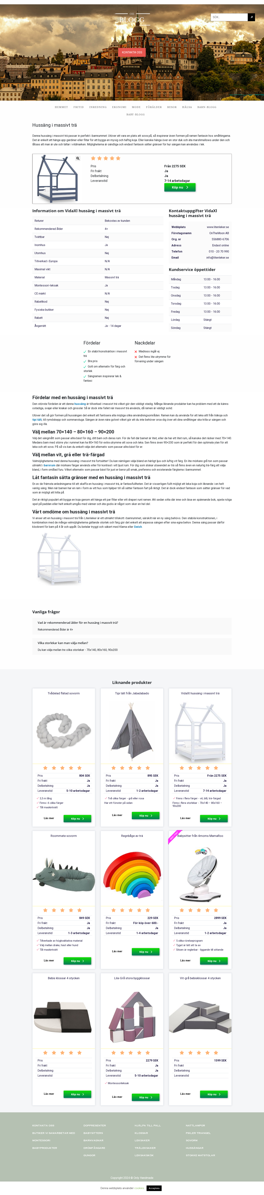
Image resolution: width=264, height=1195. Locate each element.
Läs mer (49, 818)
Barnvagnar (93, 1140)
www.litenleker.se (218, 227)
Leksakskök (144, 1155)
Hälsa (187, 107)
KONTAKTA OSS (132, 52)
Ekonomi (119, 107)
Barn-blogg (206, 107)
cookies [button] (139, 1188)
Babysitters (93, 1132)
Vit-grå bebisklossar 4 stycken (200, 978)
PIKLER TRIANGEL (198, 1132)
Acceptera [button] (154, 1188)
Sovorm (192, 1140)
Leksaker (142, 1140)
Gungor (89, 1155)
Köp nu (178, 187)
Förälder (154, 107)
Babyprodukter (44, 1147)
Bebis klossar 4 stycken (64, 978)
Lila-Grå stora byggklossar (132, 978)
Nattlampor (195, 1125)
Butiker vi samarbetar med (53, 1132)
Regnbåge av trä (132, 836)
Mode (136, 107)
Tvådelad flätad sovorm (64, 693)
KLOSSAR (141, 1132)
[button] (34, 179)
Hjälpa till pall (148, 1125)
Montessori (41, 1140)
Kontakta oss (43, 1125)
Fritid (78, 107)
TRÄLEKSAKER (145, 1147)
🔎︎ (251, 17)
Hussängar (194, 1147)
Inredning (98, 107)
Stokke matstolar (200, 1155)
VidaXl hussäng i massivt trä (200, 693)
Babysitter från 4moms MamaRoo (200, 836)
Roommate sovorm (64, 836)
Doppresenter (95, 1125)
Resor (172, 107)
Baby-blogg (135, 114)
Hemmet (61, 107)
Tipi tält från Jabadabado (132, 693)
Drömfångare (94, 1147)
